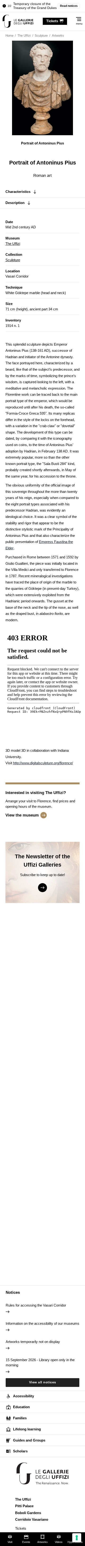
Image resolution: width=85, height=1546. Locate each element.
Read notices (69, 6)
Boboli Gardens (28, 1513)
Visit (10, 1542)
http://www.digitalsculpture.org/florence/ (43, 763)
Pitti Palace (24, 1506)
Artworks (42, 1542)
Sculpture (12, 260)
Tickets (20, 1528)
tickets (52, 21)
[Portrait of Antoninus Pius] (18, 21)
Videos (59, 1542)
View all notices (42, 1382)
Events (26, 1542)
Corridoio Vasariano (31, 1519)
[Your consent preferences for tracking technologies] (76, 1537)
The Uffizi (12, 244)
